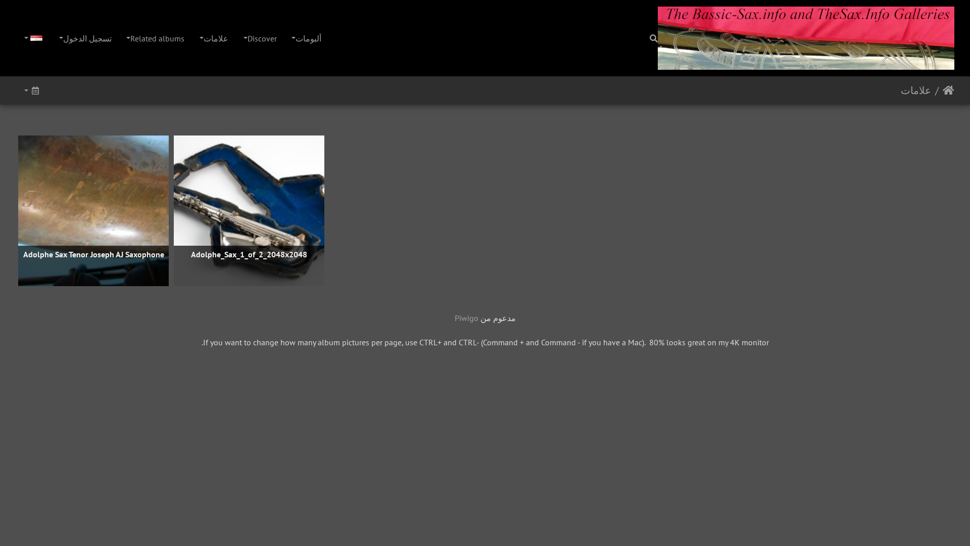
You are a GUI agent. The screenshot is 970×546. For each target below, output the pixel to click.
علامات (216, 38)
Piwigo (466, 318)
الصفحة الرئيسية (948, 90)
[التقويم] (31, 90)
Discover (262, 38)
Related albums (157, 38)
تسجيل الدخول (87, 38)
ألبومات (308, 38)
